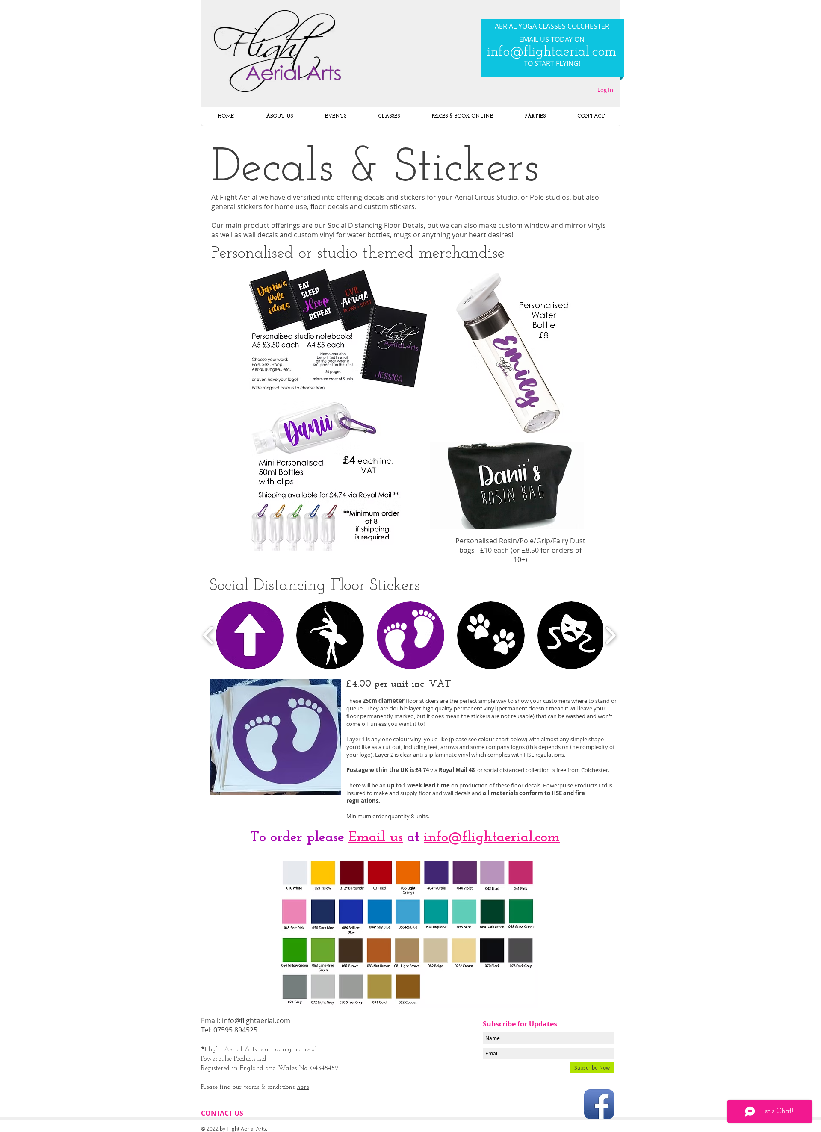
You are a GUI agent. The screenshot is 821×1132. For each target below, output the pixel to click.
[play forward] (610, 635)
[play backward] (208, 635)
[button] (250, 635)
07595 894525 (235, 1030)
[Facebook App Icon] (599, 1104)
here (303, 1087)
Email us (375, 837)
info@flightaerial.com (552, 51)
